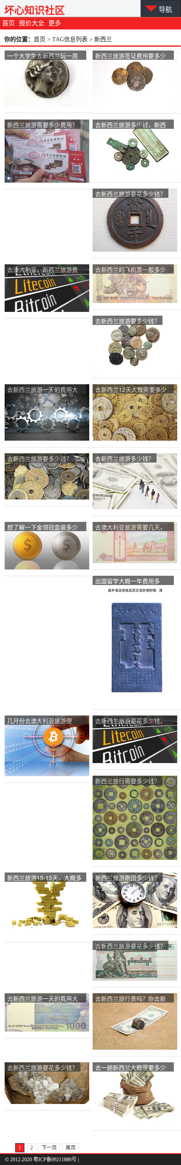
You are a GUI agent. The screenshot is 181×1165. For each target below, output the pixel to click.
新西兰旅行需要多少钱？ (127, 781)
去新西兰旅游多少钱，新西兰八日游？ (130, 125)
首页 (8, 23)
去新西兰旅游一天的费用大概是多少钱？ (42, 390)
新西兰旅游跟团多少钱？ (127, 877)
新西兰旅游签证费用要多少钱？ (130, 56)
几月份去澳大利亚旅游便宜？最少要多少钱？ (39, 721)
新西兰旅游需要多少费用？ (42, 124)
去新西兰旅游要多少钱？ (127, 321)
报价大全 (31, 23)
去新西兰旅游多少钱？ (124, 458)
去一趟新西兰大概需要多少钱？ (130, 1068)
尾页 (71, 1148)
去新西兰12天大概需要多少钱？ (131, 390)
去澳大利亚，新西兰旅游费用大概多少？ (42, 270)
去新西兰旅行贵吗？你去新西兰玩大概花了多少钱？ (130, 999)
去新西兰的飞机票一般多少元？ (130, 270)
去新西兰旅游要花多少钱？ (130, 193)
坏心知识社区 (34, 10)
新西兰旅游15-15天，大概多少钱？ (44, 878)
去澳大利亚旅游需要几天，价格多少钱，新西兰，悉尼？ (130, 527)
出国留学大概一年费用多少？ (127, 581)
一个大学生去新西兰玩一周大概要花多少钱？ (42, 56)
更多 (54, 23)
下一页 (49, 1148)
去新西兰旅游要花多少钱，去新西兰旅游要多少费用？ (130, 721)
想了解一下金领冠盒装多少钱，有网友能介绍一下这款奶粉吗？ (42, 527)
